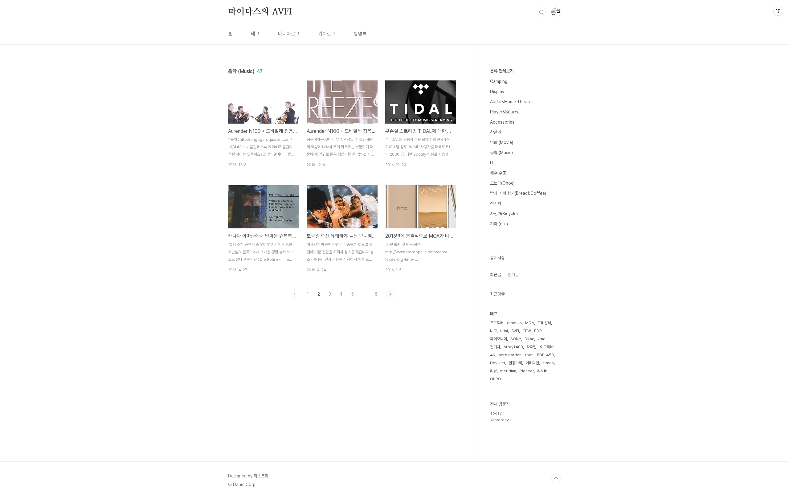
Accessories (502, 122)
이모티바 (547, 347)
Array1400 (513, 347)
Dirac (529, 339)
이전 (294, 294)
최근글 (495, 274)
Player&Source (505, 111)
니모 (493, 331)
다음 (390, 294)
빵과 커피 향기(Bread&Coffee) (518, 193)
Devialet (497, 363)
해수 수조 (498, 172)
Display (497, 91)
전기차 (495, 203)
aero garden (510, 355)
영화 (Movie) (501, 142)
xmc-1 (543, 339)
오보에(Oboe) (502, 183)
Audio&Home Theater (511, 101)
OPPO (495, 379)
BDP (538, 331)
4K (492, 355)
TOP (556, 478)
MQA (529, 323)
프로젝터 (497, 323)
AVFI (515, 331)
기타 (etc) (499, 223)
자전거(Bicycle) (504, 213)
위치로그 (326, 34)
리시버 (542, 371)
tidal (504, 331)
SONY (515, 339)
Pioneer (527, 371)
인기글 (513, 274)
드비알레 (544, 323)
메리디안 (532, 363)
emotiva (514, 323)
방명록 (360, 34)
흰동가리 (515, 363)
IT (492, 162)
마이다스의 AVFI (260, 12)
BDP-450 (545, 355)
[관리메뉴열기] (778, 10)
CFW (526, 331)
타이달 (531, 347)
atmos (548, 363)
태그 (255, 34)
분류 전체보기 (501, 70)
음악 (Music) (501, 152)
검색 (541, 12)
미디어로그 (289, 34)
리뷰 (493, 371)
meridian (508, 371)
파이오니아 (498, 339)
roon (529, 355)
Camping (498, 81)
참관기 (495, 132)
